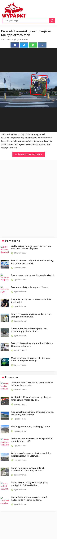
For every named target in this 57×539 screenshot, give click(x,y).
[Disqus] (28, 197)
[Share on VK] (42, 45)
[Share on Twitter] (24, 45)
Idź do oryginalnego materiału (27, 154)
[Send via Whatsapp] (33, 45)
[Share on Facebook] (15, 45)
